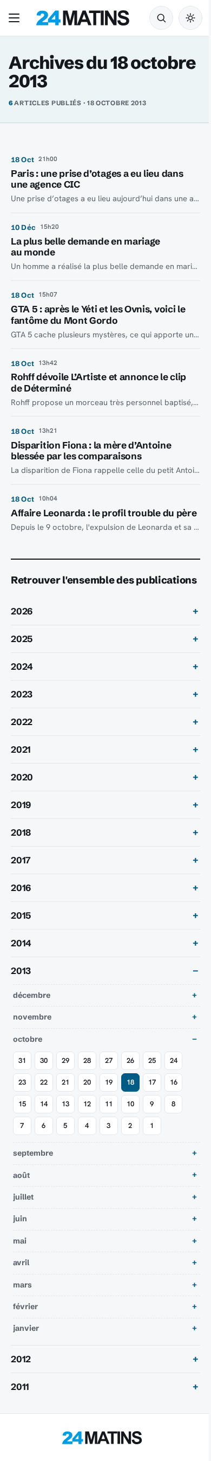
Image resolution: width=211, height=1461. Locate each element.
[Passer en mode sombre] (190, 18)
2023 (21, 720)
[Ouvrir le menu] (16, 17)
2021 (21, 776)
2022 (21, 748)
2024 (22, 693)
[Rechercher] (161, 18)
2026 (21, 637)
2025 (21, 665)
